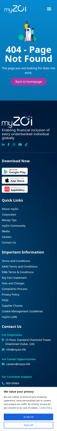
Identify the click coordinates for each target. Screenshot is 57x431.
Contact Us (9, 242)
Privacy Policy (10, 294)
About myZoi (10, 209)
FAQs (5, 300)
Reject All (28, 425)
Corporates (9, 214)
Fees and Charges (13, 283)
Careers (7, 237)
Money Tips (9, 220)
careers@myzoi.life (18, 364)
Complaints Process (14, 289)
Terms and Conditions (16, 261)
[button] (49, 8)
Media (6, 231)
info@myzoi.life (16, 349)
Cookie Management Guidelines (22, 311)
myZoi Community (14, 225)
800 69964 (12, 383)
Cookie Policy (45, 407)
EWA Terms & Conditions (18, 272)
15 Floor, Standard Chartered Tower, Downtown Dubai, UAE (28, 342)
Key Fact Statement (14, 277)
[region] (28, 409)
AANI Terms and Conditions (20, 266)
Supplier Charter (12, 305)
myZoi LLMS (9, 317)
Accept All (29, 416)
